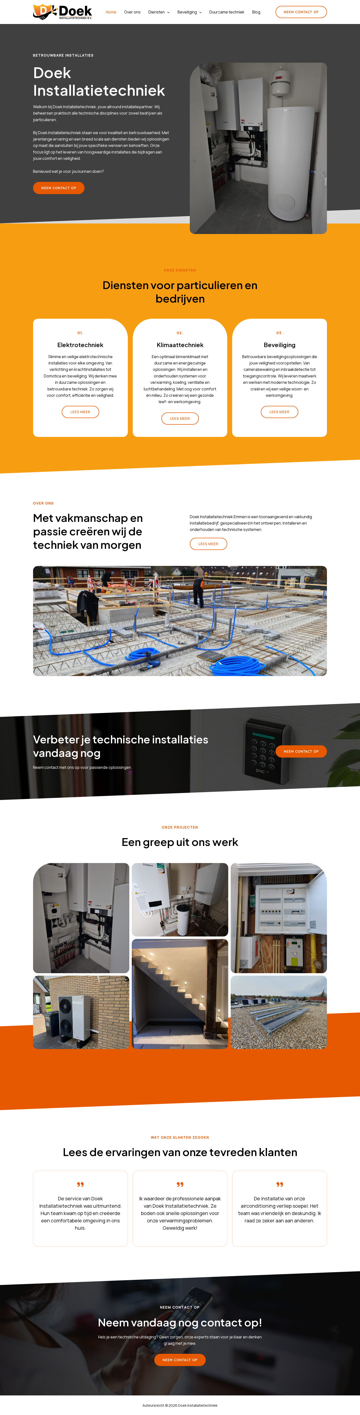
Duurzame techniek (226, 12)
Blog (256, 12)
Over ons (132, 12)
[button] (167, 12)
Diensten (156, 12)
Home (111, 12)
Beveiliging (187, 12)
